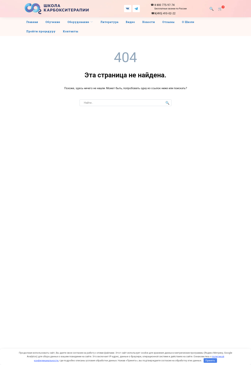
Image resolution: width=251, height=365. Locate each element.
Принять (210, 360)
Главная (32, 22)
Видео (130, 22)
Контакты (70, 31)
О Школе (188, 22)
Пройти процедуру (40, 31)
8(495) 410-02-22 (165, 13)
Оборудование (78, 22)
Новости (148, 22)
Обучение (52, 22)
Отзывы (168, 22)
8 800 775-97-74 (171, 6)
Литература (109, 22)
